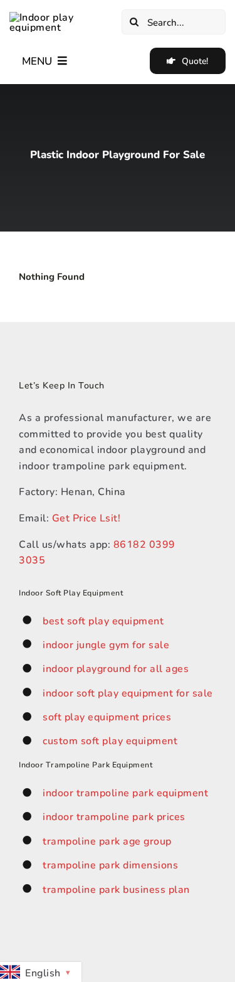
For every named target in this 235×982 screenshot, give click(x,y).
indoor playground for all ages (116, 668)
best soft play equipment (103, 620)
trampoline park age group (107, 840)
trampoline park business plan (116, 889)
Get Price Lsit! (86, 517)
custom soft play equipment (110, 740)
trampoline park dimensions (110, 864)
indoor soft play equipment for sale (128, 692)
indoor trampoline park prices (114, 816)
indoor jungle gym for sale (106, 644)
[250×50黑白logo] (61, 17)
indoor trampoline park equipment (125, 792)
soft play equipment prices (107, 716)
